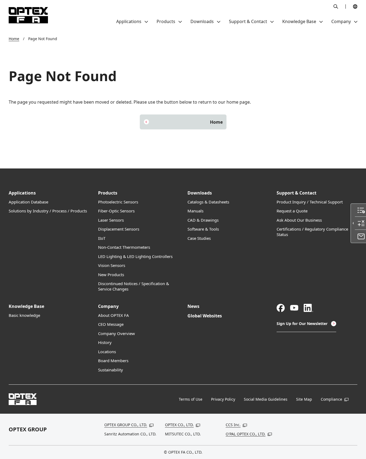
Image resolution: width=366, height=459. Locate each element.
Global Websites (204, 316)
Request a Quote (292, 210)
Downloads (199, 193)
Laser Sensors (111, 220)
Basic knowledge (24, 315)
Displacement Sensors (118, 229)
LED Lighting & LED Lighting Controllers (135, 256)
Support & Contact (296, 193)
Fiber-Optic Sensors (116, 210)
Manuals (195, 210)
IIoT (101, 238)
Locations (107, 351)
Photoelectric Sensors (118, 202)
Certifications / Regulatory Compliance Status (312, 232)
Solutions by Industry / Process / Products (48, 210)
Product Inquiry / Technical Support (310, 202)
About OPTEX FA (113, 315)
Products (107, 193)
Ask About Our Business (299, 220)
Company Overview (116, 333)
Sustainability (110, 369)
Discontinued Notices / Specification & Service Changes (133, 286)
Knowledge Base (26, 306)
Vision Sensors (111, 265)
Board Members (113, 360)
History (105, 342)
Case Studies (199, 238)
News (193, 306)
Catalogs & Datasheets (208, 202)
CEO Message (111, 324)
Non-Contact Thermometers (124, 247)
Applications (22, 193)
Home (14, 38)
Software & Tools (203, 229)
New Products (111, 274)
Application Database (28, 202)
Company (108, 306)
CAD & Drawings (203, 220)
